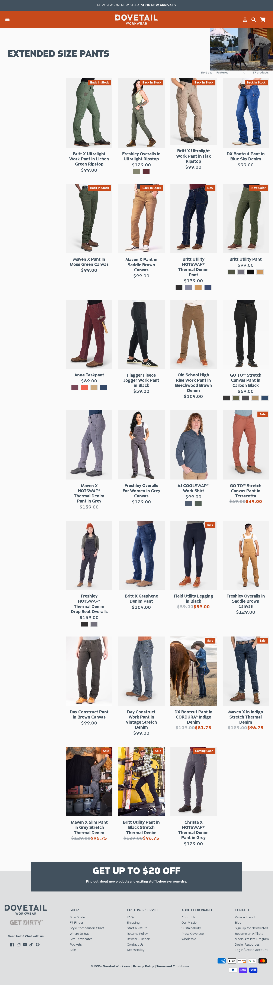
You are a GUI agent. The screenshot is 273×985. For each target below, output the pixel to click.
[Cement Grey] (245, 398)
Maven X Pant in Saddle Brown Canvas (141, 264)
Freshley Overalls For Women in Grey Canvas (141, 490)
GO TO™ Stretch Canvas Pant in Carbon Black (245, 380)
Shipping (133, 922)
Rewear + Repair (138, 939)
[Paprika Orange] (84, 387)
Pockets (76, 944)
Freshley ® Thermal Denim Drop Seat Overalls (89, 604)
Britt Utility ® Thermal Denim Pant (193, 267)
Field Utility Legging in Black (193, 598)
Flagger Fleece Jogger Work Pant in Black (141, 380)
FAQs (130, 917)
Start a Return (137, 928)
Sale (73, 950)
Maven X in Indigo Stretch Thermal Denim (245, 717)
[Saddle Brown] (198, 287)
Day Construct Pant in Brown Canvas (89, 714)
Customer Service (143, 910)
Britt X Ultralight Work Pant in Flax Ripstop (193, 155)
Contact (242, 910)
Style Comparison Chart (87, 928)
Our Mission (190, 922)
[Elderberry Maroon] (146, 171)
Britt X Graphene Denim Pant (141, 598)
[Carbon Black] (226, 398)
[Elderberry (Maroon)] (74, 387)
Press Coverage (193, 933)
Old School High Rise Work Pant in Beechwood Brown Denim (193, 383)
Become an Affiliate (249, 933)
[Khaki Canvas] (94, 387)
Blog (238, 922)
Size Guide (77, 917)
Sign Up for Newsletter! (251, 928)
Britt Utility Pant (245, 259)
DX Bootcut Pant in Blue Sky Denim (246, 156)
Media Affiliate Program (252, 939)
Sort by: (206, 72)
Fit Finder (76, 922)
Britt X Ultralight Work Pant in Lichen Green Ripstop (89, 158)
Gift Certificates (81, 939)
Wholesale (189, 939)
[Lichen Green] (136, 171)
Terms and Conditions (173, 966)
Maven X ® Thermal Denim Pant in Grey (89, 493)
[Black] (179, 287)
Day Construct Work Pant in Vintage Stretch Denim (141, 720)
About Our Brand (197, 910)
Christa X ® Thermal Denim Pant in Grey (193, 830)
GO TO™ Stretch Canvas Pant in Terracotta (245, 490)
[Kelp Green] (236, 398)
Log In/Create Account (251, 950)
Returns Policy (137, 933)
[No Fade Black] (250, 272)
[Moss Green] (231, 272)
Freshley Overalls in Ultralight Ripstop (141, 156)
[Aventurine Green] (198, 503)
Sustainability (191, 928)
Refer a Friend (245, 917)
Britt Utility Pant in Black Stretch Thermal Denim (141, 827)
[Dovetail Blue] (188, 503)
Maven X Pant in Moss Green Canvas (89, 262)
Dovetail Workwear (117, 966)
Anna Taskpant (89, 375)
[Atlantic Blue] (265, 398)
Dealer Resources (247, 944)
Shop (74, 910)
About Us (188, 917)
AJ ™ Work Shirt (193, 488)
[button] (7, 19)
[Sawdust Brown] (255, 398)
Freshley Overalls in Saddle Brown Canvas (246, 601)
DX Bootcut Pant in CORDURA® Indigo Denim (193, 717)
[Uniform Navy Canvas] (103, 387)
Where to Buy (79, 933)
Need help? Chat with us (26, 936)
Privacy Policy (143, 966)
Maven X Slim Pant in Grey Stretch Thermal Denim (89, 827)
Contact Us (135, 944)
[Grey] (188, 287)
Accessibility (135, 950)
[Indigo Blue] (208, 287)
